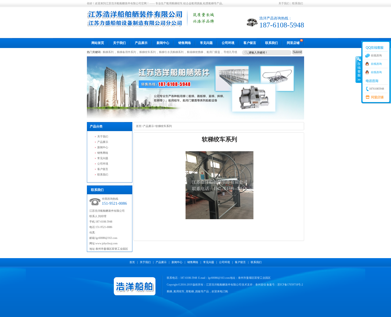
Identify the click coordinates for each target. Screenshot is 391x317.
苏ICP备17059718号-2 (290, 284)
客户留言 (102, 169)
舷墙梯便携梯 (195, 52)
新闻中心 (102, 147)
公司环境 (102, 163)
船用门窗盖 (213, 52)
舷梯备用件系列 (126, 52)
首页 (138, 126)
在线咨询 (376, 63)
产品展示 (102, 142)
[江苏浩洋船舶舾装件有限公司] (152, 26)
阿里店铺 (374, 97)
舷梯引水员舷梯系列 (171, 52)
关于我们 (284, 3)
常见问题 (102, 158)
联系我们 (297, 3)
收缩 (358, 69)
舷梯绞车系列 (147, 52)
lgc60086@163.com (106, 238)
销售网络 (102, 152)
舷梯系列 (108, 52)
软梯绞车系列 (163, 126)
